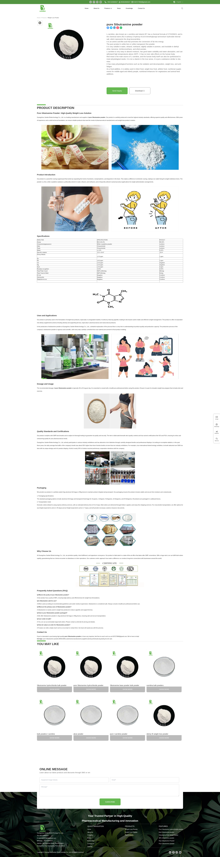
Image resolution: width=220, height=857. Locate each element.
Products (107, 8)
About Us (96, 8)
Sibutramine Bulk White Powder (168, 835)
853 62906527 (48, 840)
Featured (163, 826)
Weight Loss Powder (131, 829)
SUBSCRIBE (110, 802)
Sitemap (89, 846)
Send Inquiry (117, 91)
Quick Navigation (95, 826)
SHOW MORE (54, 689)
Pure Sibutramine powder (166, 843)
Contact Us (141, 8)
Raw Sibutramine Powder (166, 841)
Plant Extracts (129, 835)
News (119, 8)
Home (86, 8)
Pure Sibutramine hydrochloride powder (171, 829)
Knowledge (129, 8)
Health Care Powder (131, 832)
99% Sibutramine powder (166, 838)
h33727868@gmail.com (142, 2)
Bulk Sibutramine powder (166, 832)
